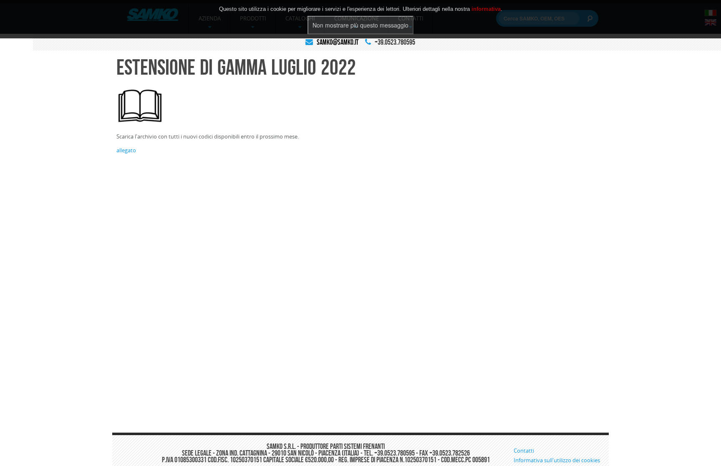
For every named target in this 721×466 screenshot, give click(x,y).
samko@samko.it (337, 42)
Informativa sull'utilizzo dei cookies (557, 460)
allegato (126, 150)
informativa (486, 9)
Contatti (524, 450)
